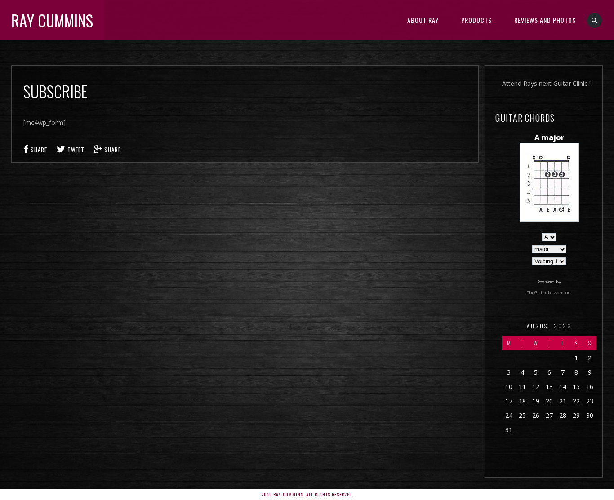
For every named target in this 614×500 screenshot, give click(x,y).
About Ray (423, 20)
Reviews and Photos (545, 20)
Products (476, 20)
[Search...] (595, 20)
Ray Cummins (52, 20)
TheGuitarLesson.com (549, 293)
